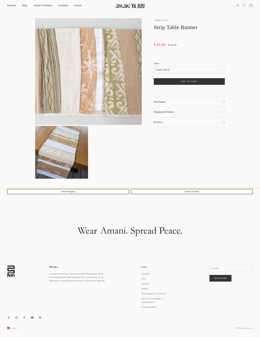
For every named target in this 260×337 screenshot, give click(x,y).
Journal (145, 283)
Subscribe (220, 278)
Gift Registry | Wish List (153, 293)
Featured (11, 5)
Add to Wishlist (192, 191)
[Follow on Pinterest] (24, 317)
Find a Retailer (148, 307)
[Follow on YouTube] (32, 317)
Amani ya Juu (161, 20)
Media (144, 288)
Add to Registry (68, 191)
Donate (78, 5)
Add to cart (189, 81)
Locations (63, 5)
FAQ (143, 278)
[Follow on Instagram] (16, 317)
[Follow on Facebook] (8, 317)
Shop (24, 5)
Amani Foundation (43, 5)
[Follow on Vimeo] (40, 317)
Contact (145, 273)
